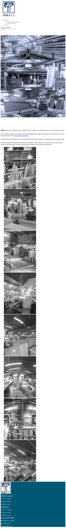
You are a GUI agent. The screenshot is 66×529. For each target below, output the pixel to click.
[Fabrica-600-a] (20, 188)
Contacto (6, 25)
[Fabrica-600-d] (20, 271)
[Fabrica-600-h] (20, 481)
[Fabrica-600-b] (20, 230)
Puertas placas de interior (13, 22)
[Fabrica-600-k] (20, 439)
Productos (6, 20)
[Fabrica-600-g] (20, 397)
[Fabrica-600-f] (20, 355)
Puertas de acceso (11, 23)
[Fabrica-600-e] (20, 313)
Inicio (5, 19)
